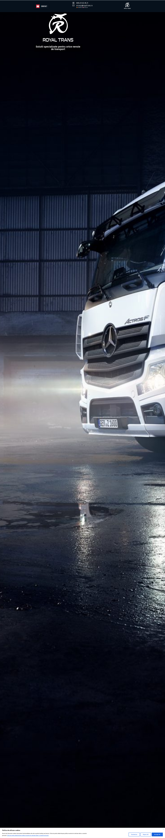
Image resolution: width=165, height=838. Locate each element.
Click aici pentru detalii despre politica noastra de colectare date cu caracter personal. (28, 835)
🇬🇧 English (85, 7)
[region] (82, 833)
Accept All (157, 834)
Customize (134, 834)
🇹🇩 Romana (79, 7)
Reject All (146, 834)
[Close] (163, 829)
